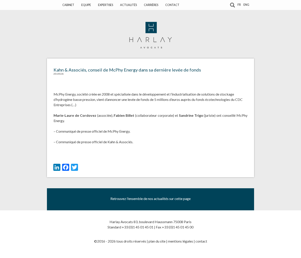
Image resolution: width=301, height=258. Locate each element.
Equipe (86, 5)
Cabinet (68, 5)
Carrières (151, 5)
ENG (246, 4)
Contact (172, 5)
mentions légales (180, 241)
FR (239, 4)
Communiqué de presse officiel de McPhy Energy (93, 131)
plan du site (157, 241)
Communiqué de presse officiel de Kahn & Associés (94, 142)
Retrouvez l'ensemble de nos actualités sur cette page (150, 198)
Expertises (105, 5)
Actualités (128, 5)
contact (201, 241)
